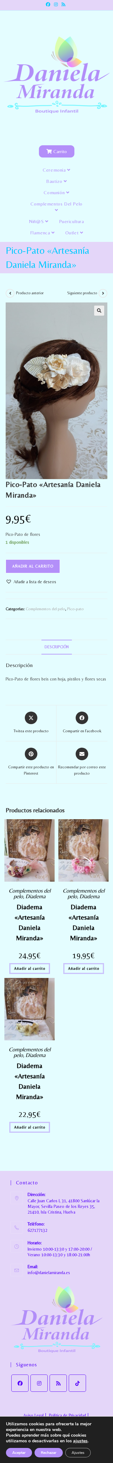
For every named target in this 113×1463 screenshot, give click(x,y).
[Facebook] (20, 1383)
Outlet (72, 232)
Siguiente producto (82, 293)
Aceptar (19, 1452)
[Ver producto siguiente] (103, 293)
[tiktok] (77, 1383)
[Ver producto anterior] (10, 293)
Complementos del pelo (56, 203)
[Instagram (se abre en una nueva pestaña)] (56, 4)
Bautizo (55, 181)
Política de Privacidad (67, 1415)
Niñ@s (37, 221)
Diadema (35, 896)
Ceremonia (55, 170)
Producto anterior (30, 293)
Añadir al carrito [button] (29, 968)
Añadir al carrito (32, 566)
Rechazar (48, 1452)
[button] (99, 311)
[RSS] (58, 1383)
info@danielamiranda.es (49, 1272)
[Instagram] (39, 1383)
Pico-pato (75, 608)
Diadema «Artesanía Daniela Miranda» (29, 922)
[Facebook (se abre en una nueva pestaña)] (49, 4)
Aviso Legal (33, 1415)
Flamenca (40, 232)
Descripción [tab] (57, 646)
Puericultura (71, 221)
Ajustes (78, 1452)
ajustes (80, 1441)
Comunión (55, 192)
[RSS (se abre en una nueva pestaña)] (63, 4)
